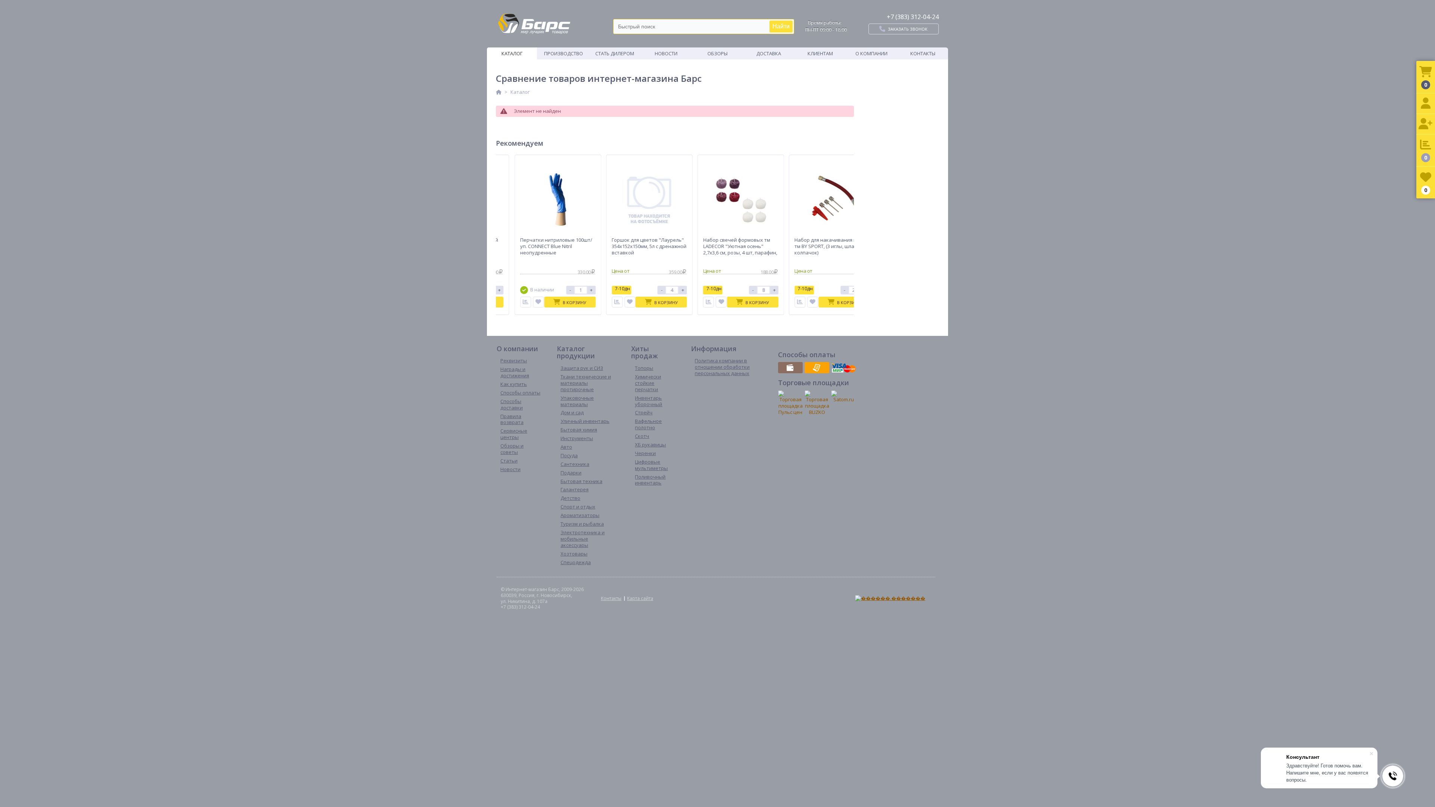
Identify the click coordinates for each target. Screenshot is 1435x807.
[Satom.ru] (843, 396)
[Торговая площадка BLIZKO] (817, 402)
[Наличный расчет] (790, 367)
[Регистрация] (1425, 124)
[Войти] (1425, 103)
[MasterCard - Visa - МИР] (843, 367)
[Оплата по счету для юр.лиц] (817, 367)
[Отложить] (531, 302)
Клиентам (820, 53)
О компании (871, 53)
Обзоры (717, 53)
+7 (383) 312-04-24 (913, 17)
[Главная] (499, 92)
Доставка (768, 53)
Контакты (922, 53)
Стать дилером (614, 53)
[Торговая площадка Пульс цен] (790, 402)
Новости (666, 53)
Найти (781, 26)
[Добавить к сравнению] (518, 302)
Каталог (512, 53)
